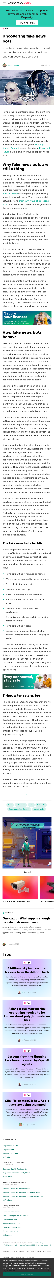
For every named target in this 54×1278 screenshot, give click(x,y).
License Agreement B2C (27, 1245)
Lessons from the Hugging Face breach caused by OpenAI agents (27, 1060)
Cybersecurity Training (11, 1227)
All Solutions (7, 1235)
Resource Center (36, 1251)
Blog (27, 1251)
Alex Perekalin (13, 65)
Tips (28, 963)
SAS (6, 29)
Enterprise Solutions (11, 1206)
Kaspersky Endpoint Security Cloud (16, 1173)
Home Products (9, 1139)
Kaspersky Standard (10, 1146)
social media (39, 809)
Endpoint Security (10, 1220)
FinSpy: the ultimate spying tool (16, 901)
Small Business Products (13, 1163)
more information (42, 1268)
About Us (14, 1251)
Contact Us (6, 1251)
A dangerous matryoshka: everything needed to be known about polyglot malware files (27, 1014)
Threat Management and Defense (16, 1216)
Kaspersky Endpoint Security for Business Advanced (23, 1196)
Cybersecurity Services (11, 1212)
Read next (9, 913)
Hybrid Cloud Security (11, 1223)
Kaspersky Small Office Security (15, 1169)
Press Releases (47, 1251)
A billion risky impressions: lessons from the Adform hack (27, 970)
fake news (21, 805)
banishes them (10, 193)
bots (10, 805)
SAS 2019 (41, 805)
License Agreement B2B (43, 1245)
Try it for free (27, 22)
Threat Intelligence (10, 1231)
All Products (7, 1157)
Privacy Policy (38, 1243)
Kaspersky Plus (8, 1150)
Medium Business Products (14, 1182)
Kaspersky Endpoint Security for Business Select (21, 1192)
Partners (21, 1251)
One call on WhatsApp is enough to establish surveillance (26, 920)
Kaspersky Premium (10, 1153)
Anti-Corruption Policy (11, 1245)
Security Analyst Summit (19, 809)
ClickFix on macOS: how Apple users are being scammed (27, 1102)
